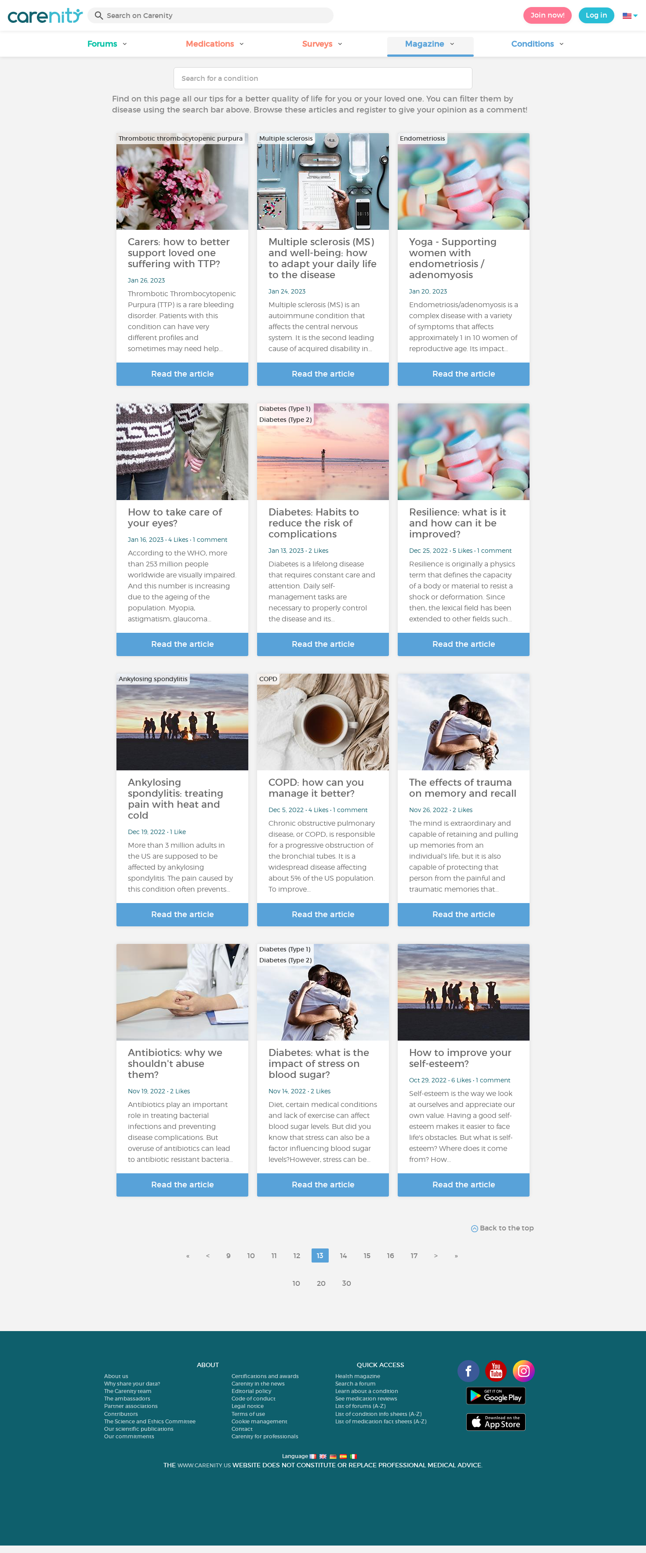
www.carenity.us (204, 1465)
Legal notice (248, 1406)
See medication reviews (366, 1398)
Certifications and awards (265, 1376)
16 (390, 1255)
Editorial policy (251, 1391)
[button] (108, 47)
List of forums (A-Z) (360, 1406)
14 (343, 1255)
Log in (596, 15)
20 (321, 1283)
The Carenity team (128, 1391)
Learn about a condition (366, 1391)
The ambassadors (127, 1398)
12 (297, 1255)
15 (367, 1255)
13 (320, 1255)
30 (346, 1283)
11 (274, 1255)
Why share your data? (132, 1383)
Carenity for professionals (265, 1436)
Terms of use (248, 1414)
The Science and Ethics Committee (150, 1421)
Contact (242, 1429)
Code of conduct (254, 1398)
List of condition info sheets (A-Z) (378, 1414)
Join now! (547, 15)
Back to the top (506, 1227)
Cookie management (259, 1421)
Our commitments (129, 1436)
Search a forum (355, 1383)
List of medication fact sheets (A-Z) (380, 1421)
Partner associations (131, 1406)
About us (116, 1376)
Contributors (121, 1414)
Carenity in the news (258, 1383)
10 (251, 1255)
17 (414, 1255)
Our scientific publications (139, 1429)
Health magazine (357, 1376)
